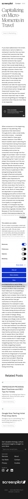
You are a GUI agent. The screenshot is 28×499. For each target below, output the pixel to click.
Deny (14, 280)
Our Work (5, 460)
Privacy (4, 463)
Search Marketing (9, 33)
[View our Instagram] (3, 470)
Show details (19, 265)
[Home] (7, 4)
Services (5, 456)
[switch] (24, 249)
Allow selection (14, 275)
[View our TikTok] (7, 470)
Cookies (17, 463)
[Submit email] (25, 449)
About (16, 456)
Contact (18, 3)
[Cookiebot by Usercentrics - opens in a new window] (19, 218)
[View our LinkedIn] (12, 470)
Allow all (14, 270)
